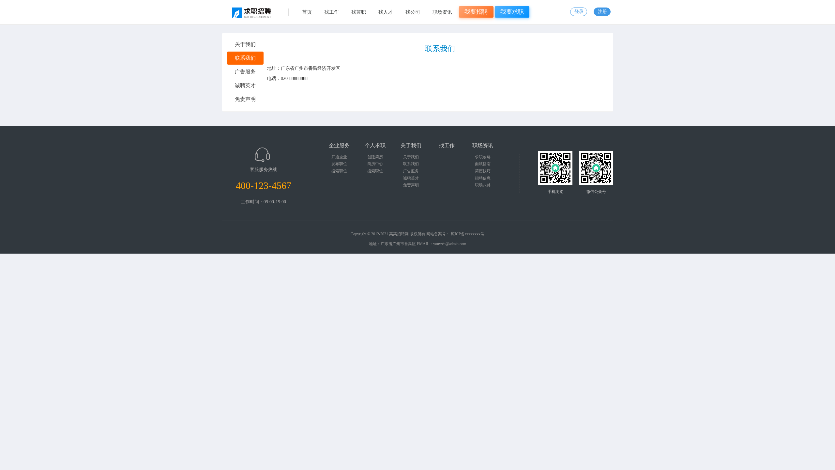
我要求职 (512, 11)
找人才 (385, 12)
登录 (579, 11)
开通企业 (339, 157)
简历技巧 (483, 171)
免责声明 (411, 185)
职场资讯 (442, 12)
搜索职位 (339, 171)
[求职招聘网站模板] (253, 15)
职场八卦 (483, 185)
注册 (602, 11)
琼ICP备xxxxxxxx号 (467, 234)
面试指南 (483, 164)
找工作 (331, 12)
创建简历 (375, 157)
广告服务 (411, 171)
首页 (307, 12)
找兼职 (358, 12)
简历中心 (375, 164)
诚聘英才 (411, 178)
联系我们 (411, 164)
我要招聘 (476, 11)
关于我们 (411, 157)
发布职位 (339, 164)
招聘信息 (483, 178)
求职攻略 (483, 157)
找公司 (412, 12)
